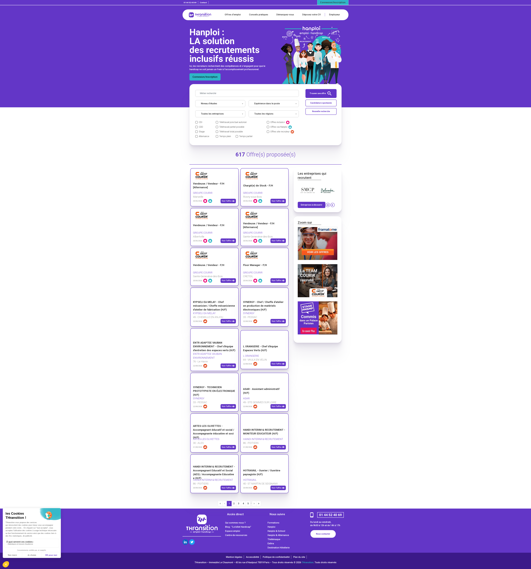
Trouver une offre (318, 93)
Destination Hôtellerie (279, 547)
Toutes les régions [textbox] (263, 113)
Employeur (334, 14)
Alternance (204, 136)
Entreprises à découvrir (311, 205)
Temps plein (225, 136)
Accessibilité (252, 557)
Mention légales (234, 557)
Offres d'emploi (233, 14)
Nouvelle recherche (321, 111)
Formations (273, 522)
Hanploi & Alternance (278, 535)
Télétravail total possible (231, 131)
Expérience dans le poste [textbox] (267, 103)
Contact (203, 2)
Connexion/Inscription (333, 2)
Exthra (271, 543)
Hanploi (271, 527)
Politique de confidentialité (276, 557)
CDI (200, 122)
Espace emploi (232, 531)
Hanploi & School (276, 531)
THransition (307, 562)
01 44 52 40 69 (190, 2)
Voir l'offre (226, 201)
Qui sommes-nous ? (235, 522)
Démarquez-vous (285, 14)
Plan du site (299, 557)
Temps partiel (245, 136)
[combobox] (220, 103)
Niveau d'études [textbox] (209, 103)
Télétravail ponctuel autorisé (233, 122)
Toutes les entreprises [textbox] (212, 113)
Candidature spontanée (321, 103)
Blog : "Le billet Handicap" (238, 527)
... (251, 502)
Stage (202, 131)
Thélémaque (274, 539)
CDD (201, 127)
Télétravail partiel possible (231, 127)
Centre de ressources (236, 535)
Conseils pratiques (258, 14)
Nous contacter (323, 534)
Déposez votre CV (311, 14)
